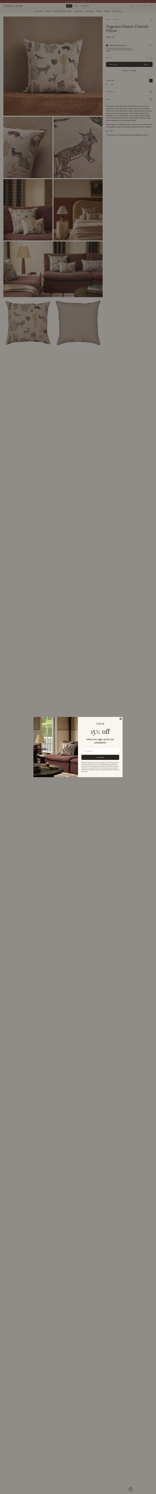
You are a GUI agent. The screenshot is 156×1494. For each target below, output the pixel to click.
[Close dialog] (121, 719)
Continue (100, 757)
